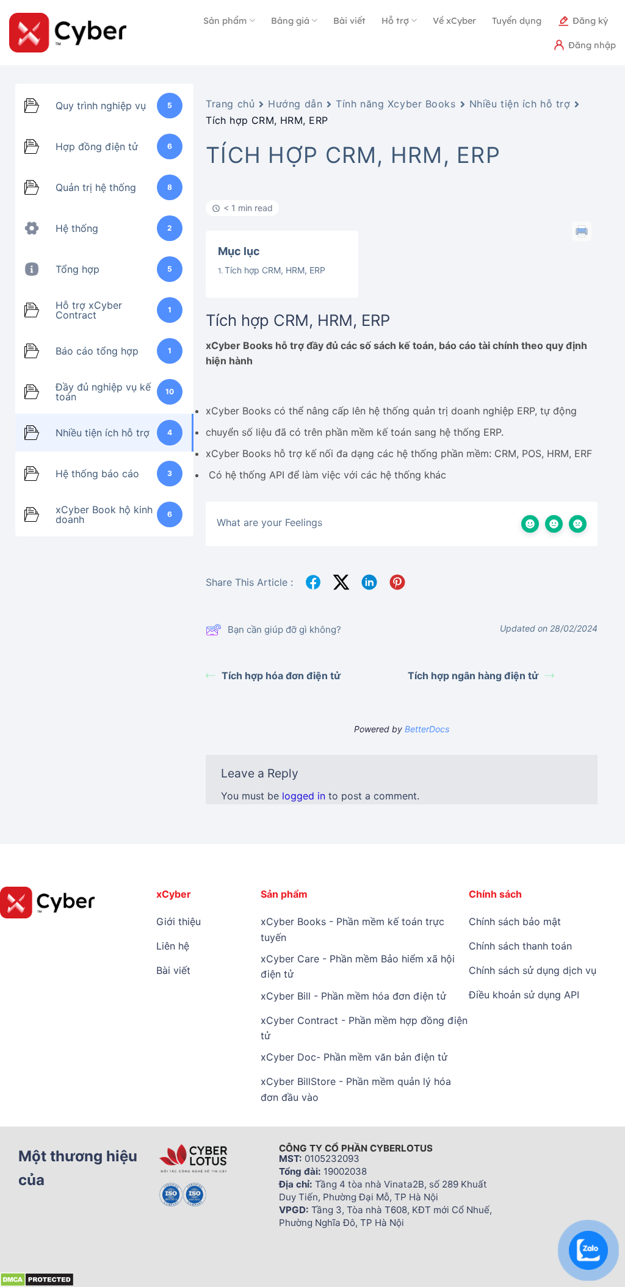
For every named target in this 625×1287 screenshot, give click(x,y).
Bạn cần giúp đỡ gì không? (284, 629)
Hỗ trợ (395, 20)
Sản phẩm (225, 20)
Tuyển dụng (516, 20)
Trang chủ (230, 104)
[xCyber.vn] (67, 32)
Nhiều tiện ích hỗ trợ (520, 104)
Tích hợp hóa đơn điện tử (281, 675)
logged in (303, 796)
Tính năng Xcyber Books (395, 104)
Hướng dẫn (295, 104)
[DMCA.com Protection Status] (37, 1279)
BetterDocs (427, 729)
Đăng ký (590, 20)
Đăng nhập (592, 45)
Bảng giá (290, 20)
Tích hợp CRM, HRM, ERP (275, 270)
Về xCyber (454, 20)
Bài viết (349, 20)
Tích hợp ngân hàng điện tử (473, 675)
